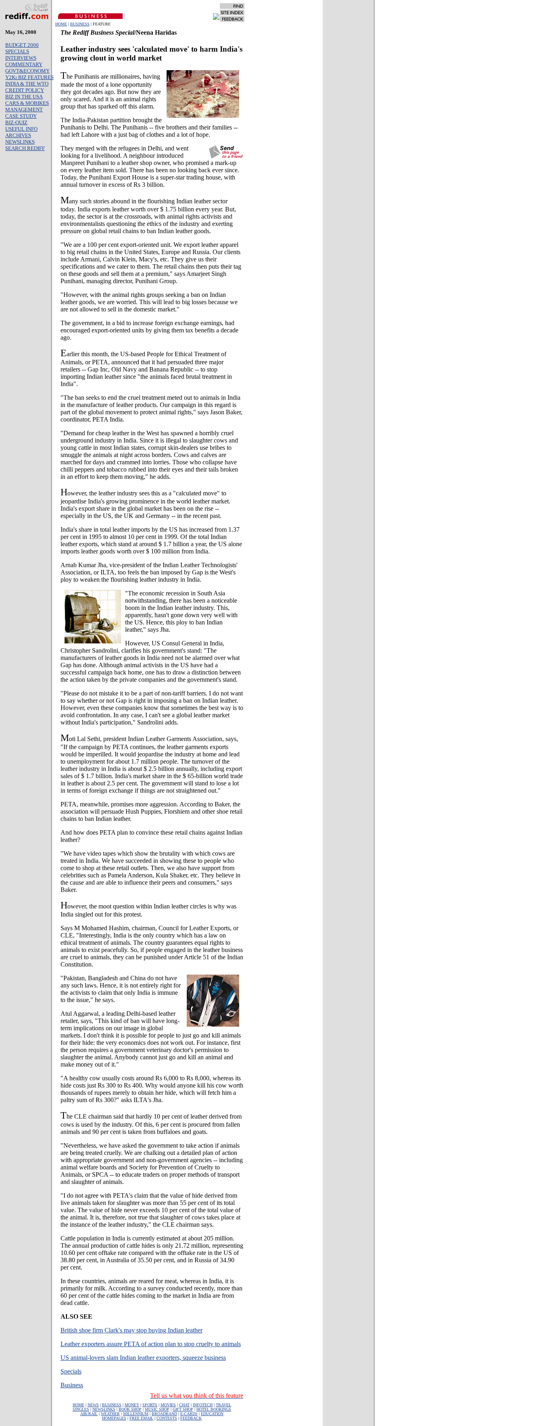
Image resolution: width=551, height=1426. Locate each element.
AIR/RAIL (89, 1413)
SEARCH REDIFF (25, 148)
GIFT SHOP (183, 1409)
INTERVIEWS (20, 58)
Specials (71, 1371)
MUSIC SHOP (157, 1409)
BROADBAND (164, 1413)
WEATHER (110, 1413)
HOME (61, 24)
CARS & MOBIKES (27, 103)
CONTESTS (167, 1418)
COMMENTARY (23, 64)
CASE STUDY (21, 116)
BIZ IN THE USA (24, 97)
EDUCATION (212, 1413)
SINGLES (81, 1409)
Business (72, 1385)
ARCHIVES (18, 135)
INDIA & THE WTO (26, 84)
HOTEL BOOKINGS (213, 1409)
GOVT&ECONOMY (27, 71)
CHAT (184, 1405)
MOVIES (168, 1405)
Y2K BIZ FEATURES (29, 77)
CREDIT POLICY (24, 90)
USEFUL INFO (21, 129)
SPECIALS (17, 51)
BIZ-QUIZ (16, 122)
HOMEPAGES (114, 1418)
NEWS (93, 1405)
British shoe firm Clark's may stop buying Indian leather (131, 1330)
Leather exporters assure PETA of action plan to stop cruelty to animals (151, 1343)
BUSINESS (80, 24)
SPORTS (149, 1405)
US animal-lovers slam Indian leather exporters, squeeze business (143, 1357)
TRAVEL (223, 1405)
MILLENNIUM (135, 1413)
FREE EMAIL (141, 1418)
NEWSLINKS (20, 142)
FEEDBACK (191, 1418)
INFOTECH (203, 1405)
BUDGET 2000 (22, 45)
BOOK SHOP (130, 1409)
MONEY (132, 1405)
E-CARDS (189, 1413)
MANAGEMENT (24, 109)
